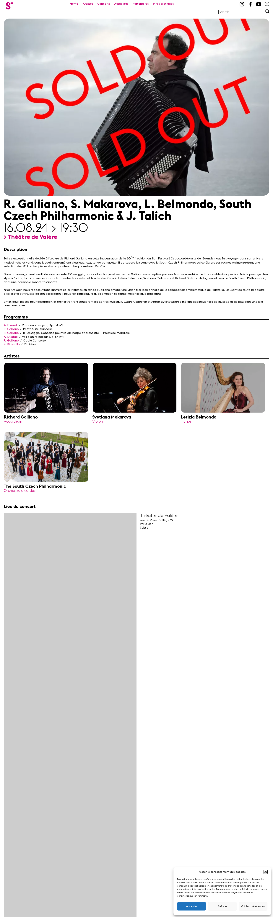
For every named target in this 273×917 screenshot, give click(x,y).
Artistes (88, 3)
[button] (265, 872)
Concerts (103, 3)
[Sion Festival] (8, 4)
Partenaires (141, 3)
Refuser (222, 906)
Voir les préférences (253, 906)
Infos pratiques (163, 3)
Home (74, 3)
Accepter (191, 906)
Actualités (121, 3)
